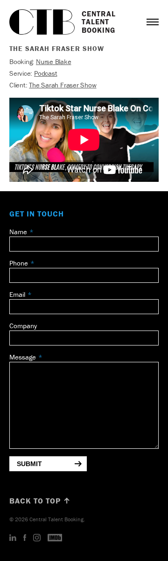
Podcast (45, 73)
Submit (29, 464)
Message (22, 356)
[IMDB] (55, 538)
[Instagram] (37, 538)
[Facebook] (24, 538)
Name (18, 231)
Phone (18, 263)
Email (17, 294)
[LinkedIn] (12, 538)
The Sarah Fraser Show (62, 84)
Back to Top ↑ (40, 501)
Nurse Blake (53, 61)
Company (23, 325)
